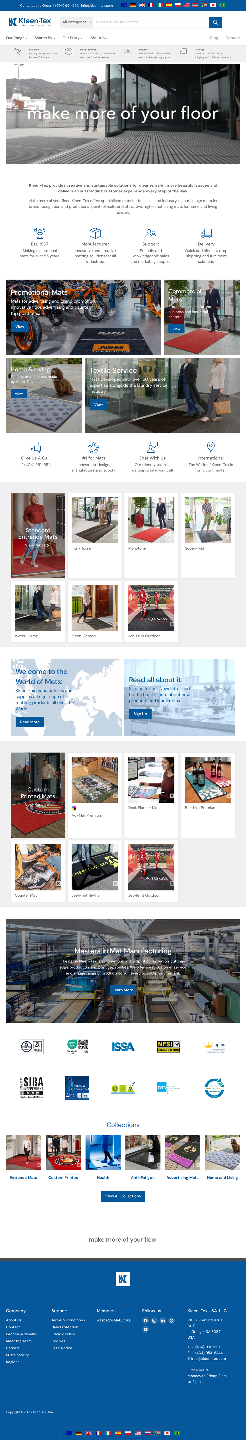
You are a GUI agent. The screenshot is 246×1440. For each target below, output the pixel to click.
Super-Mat (194, 548)
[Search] (215, 22)
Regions (12, 1362)
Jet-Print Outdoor (144, 635)
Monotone (137, 548)
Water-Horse (26, 635)
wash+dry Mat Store (114, 1320)
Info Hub (98, 37)
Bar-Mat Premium (200, 807)
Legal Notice (61, 1348)
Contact (232, 37)
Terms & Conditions (68, 1320)
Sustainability (17, 1355)
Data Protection (64, 1327)
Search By (44, 37)
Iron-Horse (81, 548)
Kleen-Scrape (84, 635)
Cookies (58, 1341)
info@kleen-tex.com (97, 5)
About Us (14, 1320)
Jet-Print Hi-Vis (85, 895)
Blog (214, 37)
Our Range (15, 37)
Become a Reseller (21, 1334)
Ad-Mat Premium (87, 815)
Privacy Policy (63, 1334)
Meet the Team (18, 1341)
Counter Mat (26, 895)
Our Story (71, 37)
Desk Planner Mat (143, 807)
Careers (13, 1348)
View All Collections (123, 1196)
